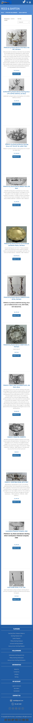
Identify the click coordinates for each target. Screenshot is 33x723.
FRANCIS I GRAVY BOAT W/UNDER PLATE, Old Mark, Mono (16, 386)
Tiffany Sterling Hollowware (16, 657)
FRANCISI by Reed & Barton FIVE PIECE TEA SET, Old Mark (16, 48)
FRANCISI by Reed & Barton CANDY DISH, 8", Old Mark (16, 346)
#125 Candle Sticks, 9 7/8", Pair (16, 587)
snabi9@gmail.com (18, 700)
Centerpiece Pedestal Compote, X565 (16, 531)
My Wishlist (16, 691)
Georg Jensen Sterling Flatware (16, 646)
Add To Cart (17, 73)
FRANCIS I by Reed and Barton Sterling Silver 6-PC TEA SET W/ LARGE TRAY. (16, 145)
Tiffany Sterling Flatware (16, 641)
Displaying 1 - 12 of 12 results (9, 19)
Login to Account (16, 686)
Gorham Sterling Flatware (16, 643)
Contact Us (16, 672)
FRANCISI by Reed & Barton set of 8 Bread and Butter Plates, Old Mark (16, 244)
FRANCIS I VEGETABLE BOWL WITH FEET (16, 482)
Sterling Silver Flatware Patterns (16, 633)
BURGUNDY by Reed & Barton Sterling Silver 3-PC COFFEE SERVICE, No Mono (16, 92)
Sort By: (19, 18)
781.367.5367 (18, 704)
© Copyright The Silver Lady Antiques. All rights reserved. (16, 716)
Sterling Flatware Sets (16, 636)
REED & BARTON (23, 12)
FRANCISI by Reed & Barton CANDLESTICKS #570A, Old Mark (16, 298)
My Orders (16, 688)
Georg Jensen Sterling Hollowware (16, 660)
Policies (16, 674)
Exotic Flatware (16, 638)
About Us (16, 669)
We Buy (16, 677)
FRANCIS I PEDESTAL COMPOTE (16, 437)
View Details (17, 156)
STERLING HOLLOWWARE (11, 12)
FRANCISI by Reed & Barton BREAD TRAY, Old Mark (16, 187)
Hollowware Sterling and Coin (16, 655)
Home (2, 12)
